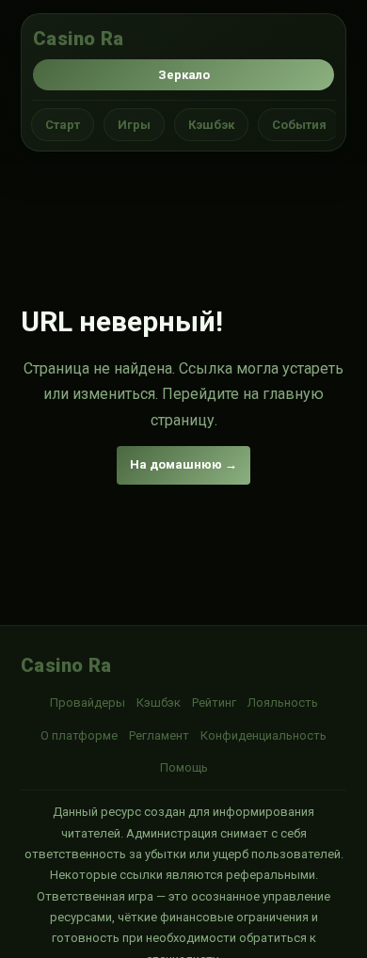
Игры (134, 125)
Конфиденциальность (263, 735)
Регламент (159, 735)
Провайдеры (87, 702)
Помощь (184, 767)
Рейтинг (214, 702)
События (299, 125)
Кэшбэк (211, 125)
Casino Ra (78, 38)
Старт (62, 125)
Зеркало (184, 75)
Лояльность (282, 702)
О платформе (79, 735)
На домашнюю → (183, 464)
